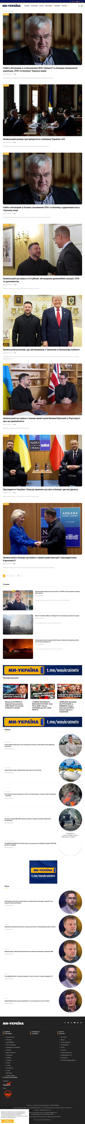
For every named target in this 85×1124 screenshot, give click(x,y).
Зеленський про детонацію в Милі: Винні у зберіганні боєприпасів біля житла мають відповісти (57, 640)
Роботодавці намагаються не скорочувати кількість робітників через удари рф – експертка (30, 745)
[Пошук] (82, 6)
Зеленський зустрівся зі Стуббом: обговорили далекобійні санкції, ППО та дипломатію (41, 280)
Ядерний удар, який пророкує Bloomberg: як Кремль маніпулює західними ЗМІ (29, 951)
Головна (5, 11)
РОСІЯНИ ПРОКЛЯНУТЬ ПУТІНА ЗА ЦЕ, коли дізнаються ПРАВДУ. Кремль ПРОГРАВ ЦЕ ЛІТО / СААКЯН (30, 844)
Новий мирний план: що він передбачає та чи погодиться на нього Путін (27, 1001)
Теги (15, 74)
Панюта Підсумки (10, 841)
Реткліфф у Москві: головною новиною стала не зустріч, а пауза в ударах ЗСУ (29, 976)
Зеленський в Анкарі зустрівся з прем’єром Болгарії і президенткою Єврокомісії (40, 559)
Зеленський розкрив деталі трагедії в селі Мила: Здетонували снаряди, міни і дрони (57, 592)
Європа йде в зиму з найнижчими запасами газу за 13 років (23, 770)
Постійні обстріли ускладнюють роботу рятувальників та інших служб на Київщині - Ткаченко (30, 794)
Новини (26, 5)
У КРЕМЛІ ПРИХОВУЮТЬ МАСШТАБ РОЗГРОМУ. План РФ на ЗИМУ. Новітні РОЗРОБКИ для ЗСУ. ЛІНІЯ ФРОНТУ (42, 706)
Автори (7, 898)
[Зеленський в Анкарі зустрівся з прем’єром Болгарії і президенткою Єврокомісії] (42, 529)
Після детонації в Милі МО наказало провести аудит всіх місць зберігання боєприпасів (28, 819)
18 (18, 575)
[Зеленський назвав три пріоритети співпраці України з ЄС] (42, 110)
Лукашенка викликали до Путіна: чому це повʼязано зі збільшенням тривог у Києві (30, 926)
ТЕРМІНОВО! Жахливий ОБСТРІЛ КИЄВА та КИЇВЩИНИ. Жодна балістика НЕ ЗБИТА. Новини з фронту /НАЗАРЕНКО (67, 707)
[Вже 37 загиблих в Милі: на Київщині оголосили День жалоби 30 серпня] (18, 625)
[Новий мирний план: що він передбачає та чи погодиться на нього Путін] (70, 1000)
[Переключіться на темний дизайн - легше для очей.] (79, 6)
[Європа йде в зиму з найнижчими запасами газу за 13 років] (70, 770)
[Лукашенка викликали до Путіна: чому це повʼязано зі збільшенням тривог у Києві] (70, 926)
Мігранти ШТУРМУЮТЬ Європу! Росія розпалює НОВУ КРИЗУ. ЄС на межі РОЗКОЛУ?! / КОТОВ (14, 705)
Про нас (64, 5)
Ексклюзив (8, 742)
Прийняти (7, 1121)
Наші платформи (10, 1077)
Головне (6, 296)
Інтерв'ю (57, 5)
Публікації (34, 5)
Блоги (41, 5)
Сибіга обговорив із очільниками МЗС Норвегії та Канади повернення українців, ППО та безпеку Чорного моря (40, 69)
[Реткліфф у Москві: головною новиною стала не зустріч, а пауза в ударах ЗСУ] (70, 976)
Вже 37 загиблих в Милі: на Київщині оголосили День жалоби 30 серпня (57, 615)
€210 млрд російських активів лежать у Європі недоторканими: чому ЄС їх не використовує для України (29, 902)
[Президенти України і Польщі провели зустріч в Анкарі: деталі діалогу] (42, 460)
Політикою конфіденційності (8, 1117)
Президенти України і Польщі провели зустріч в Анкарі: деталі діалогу (40, 489)
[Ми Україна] (11, 5)
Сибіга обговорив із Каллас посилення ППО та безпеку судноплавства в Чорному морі (41, 209)
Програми (48, 5)
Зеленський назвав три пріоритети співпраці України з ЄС (34, 139)
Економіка (8, 767)
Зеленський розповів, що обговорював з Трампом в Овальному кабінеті (41, 349)
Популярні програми (11, 678)
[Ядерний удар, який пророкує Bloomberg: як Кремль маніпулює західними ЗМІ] (70, 951)
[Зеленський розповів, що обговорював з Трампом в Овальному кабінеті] (42, 321)
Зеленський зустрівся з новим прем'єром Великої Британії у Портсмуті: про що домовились (41, 419)
